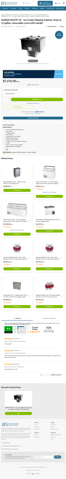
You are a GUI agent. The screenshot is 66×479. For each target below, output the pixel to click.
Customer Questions (50, 318)
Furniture (27, 8)
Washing (42, 8)
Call (28, 85)
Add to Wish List (52, 26)
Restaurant (5, 8)
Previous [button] (2, 403)
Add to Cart (38, 99)
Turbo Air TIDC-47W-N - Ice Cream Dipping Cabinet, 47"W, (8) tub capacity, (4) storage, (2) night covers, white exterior (47, 183)
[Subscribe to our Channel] (33, 474)
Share (62, 26)
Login (57, 4)
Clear (18, 413)
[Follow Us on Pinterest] (36, 474)
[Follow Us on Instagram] (38, 474)
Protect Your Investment (11, 90)
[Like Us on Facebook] (27, 474)
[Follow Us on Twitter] (30, 474)
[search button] (24, 3)
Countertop (13, 8)
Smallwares (34, 8)
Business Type (60, 8)
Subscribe (57, 457)
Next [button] (63, 403)
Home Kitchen (50, 8)
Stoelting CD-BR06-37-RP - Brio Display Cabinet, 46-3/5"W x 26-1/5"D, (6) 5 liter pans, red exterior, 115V (48, 297)
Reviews (18, 318)
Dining (20, 8)
